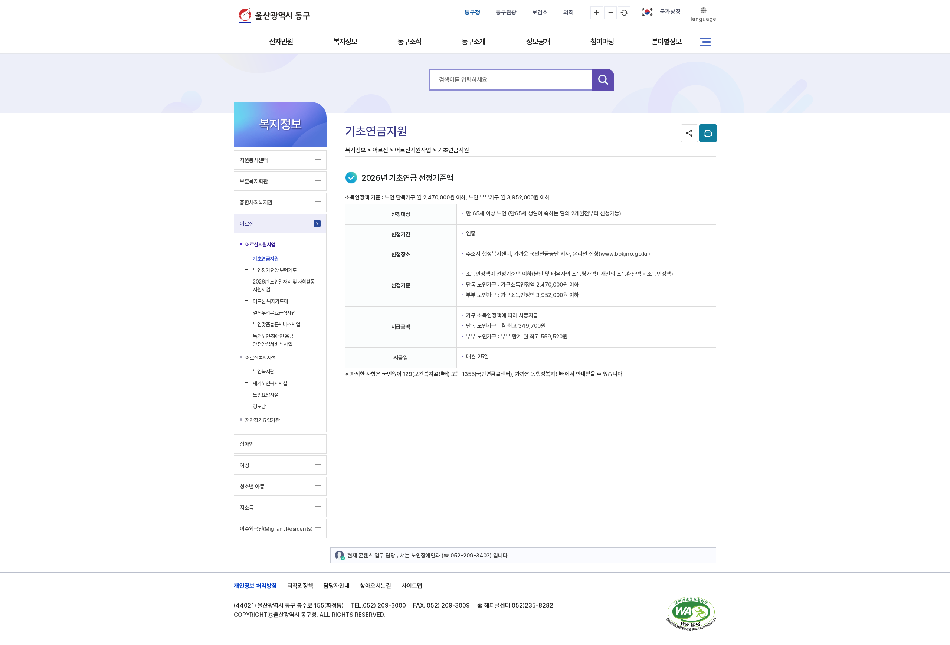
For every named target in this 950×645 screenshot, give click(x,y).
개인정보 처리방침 (255, 585)
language (703, 19)
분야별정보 (666, 41)
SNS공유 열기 (689, 133)
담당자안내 (337, 585)
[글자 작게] (610, 12)
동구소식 (409, 41)
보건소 (540, 12)
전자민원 (281, 41)
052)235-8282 (532, 605)
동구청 (472, 12)
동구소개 (473, 41)
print (708, 133)
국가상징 (670, 11)
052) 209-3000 (384, 605)
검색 (603, 80)
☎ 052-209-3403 (466, 555)
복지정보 (345, 41)
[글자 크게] (596, 12)
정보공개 (538, 41)
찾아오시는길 (375, 585)
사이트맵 (412, 585)
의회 (568, 12)
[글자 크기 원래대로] (624, 12)
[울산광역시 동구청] (275, 15)
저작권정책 (300, 585)
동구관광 (506, 12)
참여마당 (602, 41)
